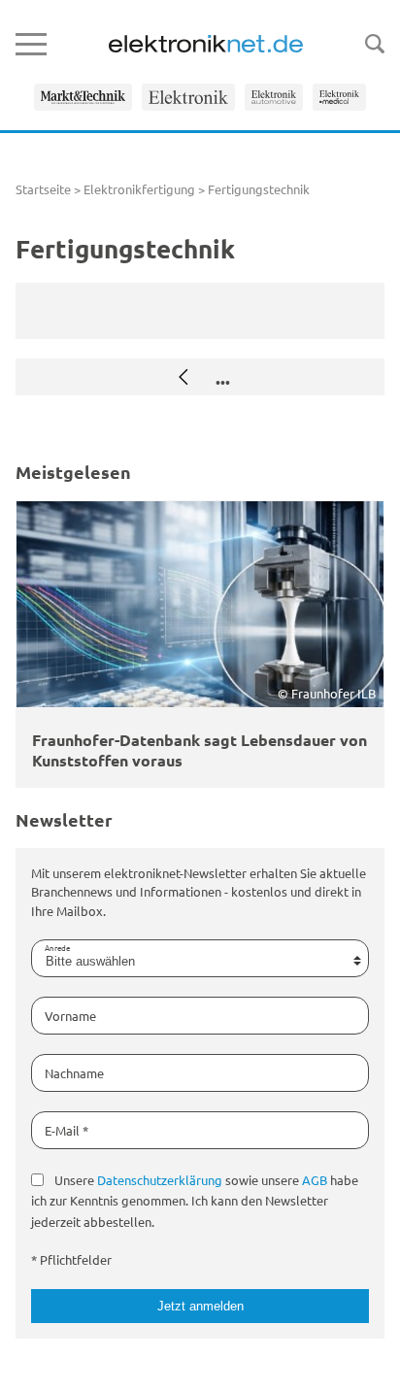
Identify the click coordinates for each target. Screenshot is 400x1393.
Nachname (74, 1073)
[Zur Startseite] (206, 43)
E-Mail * (66, 1130)
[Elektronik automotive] (274, 97)
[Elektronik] (188, 97)
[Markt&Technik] (83, 97)
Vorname (70, 1015)
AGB (314, 1180)
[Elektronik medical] (339, 97)
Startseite (43, 189)
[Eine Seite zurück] (183, 377)
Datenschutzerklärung (159, 1180)
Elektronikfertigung (139, 189)
